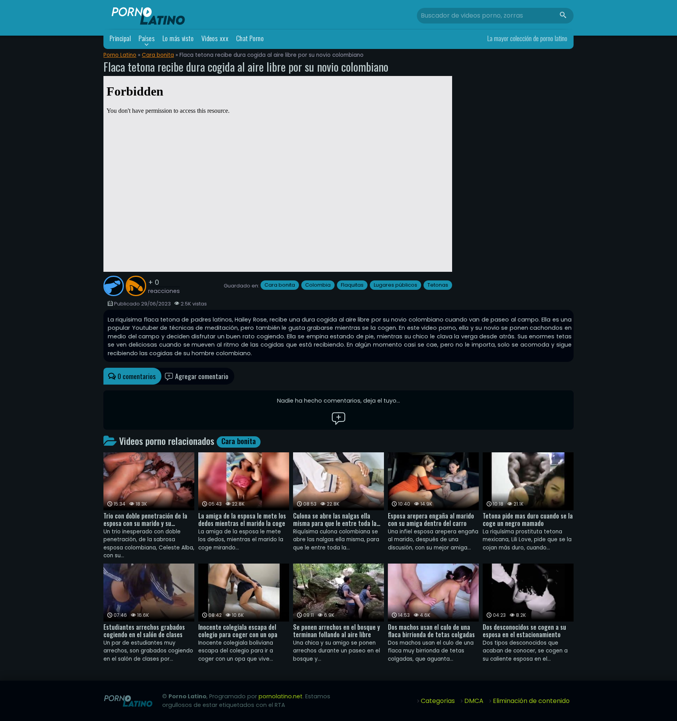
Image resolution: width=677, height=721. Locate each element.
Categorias (438, 700)
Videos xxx (215, 38)
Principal (120, 38)
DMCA (473, 700)
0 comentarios (136, 376)
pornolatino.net (280, 696)
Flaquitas (352, 285)
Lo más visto (178, 38)
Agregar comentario (201, 376)
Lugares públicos (395, 285)
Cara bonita (158, 55)
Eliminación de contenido (531, 700)
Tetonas (437, 285)
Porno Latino (119, 55)
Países (147, 38)
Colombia (318, 285)
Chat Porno (250, 38)
